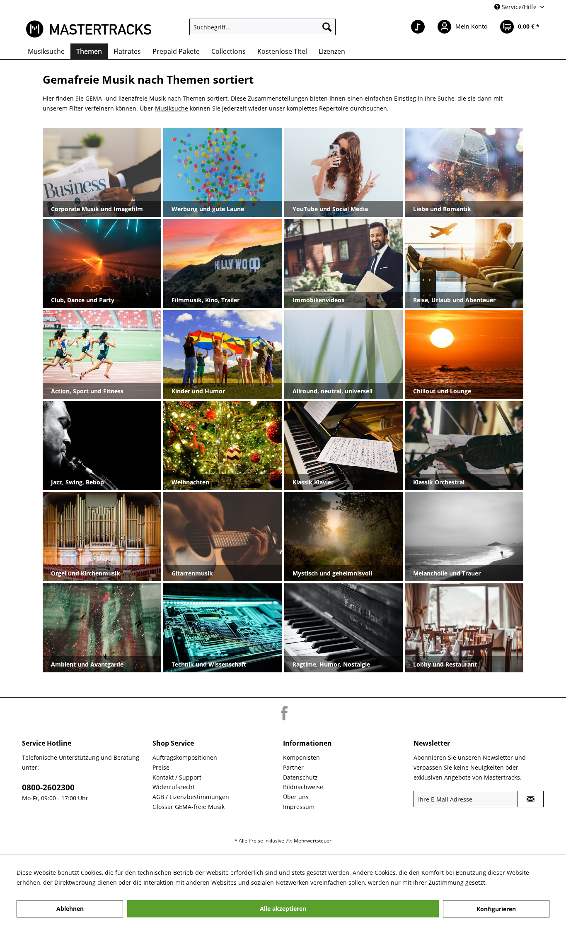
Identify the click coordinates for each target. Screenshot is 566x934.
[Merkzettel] (417, 27)
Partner (293, 767)
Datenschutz (300, 777)
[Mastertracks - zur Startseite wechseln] (88, 29)
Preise (160, 767)
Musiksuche (171, 108)
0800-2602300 (48, 787)
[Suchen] (327, 27)
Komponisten (301, 757)
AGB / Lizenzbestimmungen (190, 797)
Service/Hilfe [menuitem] (519, 7)
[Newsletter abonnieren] (531, 799)
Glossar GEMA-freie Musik (188, 807)
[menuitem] (262, 27)
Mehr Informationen (517, 882)
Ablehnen (70, 908)
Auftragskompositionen (184, 757)
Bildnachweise (303, 787)
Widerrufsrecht (173, 787)
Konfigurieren (496, 909)
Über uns (296, 797)
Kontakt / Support (176, 777)
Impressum (298, 807)
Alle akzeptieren (283, 908)
